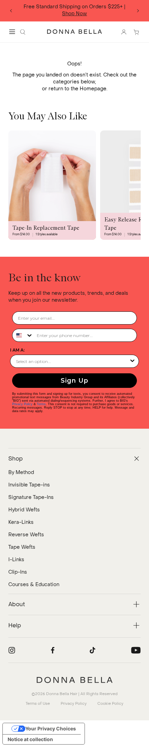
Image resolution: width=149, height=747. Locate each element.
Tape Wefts (21, 547)
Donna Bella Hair (61, 693)
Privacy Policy (22, 404)
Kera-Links (21, 522)
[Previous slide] (11, 10)
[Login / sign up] (124, 31)
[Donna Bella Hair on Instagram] (11, 650)
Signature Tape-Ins (31, 497)
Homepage (93, 88)
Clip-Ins (17, 572)
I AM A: (17, 350)
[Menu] (12, 31)
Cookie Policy (110, 703)
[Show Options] (132, 361)
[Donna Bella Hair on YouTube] (136, 650)
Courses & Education (33, 584)
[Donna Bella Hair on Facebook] (52, 650)
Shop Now (74, 13)
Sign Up (74, 380)
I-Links (16, 559)
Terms (41, 404)
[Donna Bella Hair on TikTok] (92, 650)
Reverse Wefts (26, 534)
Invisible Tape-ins (29, 485)
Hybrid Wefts (24, 510)
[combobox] (22, 335)
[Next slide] (138, 10)
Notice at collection (30, 739)
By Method (21, 472)
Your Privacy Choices (50, 728)
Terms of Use (38, 703)
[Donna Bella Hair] (74, 680)
